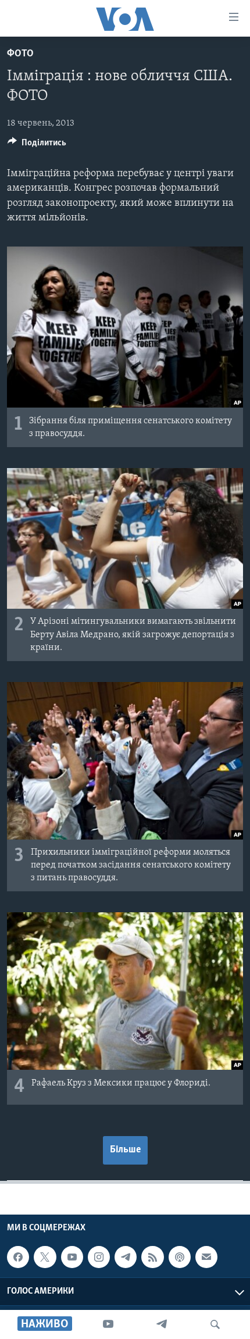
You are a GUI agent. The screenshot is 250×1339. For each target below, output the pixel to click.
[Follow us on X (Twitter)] (45, 1257)
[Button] (37, 145)
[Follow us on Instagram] (99, 1257)
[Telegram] (162, 1324)
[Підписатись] (206, 1257)
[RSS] (152, 1257)
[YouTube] (108, 1324)
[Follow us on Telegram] (126, 1257)
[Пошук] (215, 1324)
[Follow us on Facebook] (18, 1257)
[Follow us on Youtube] (72, 1257)
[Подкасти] (180, 1257)
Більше (125, 1150)
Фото (20, 54)
